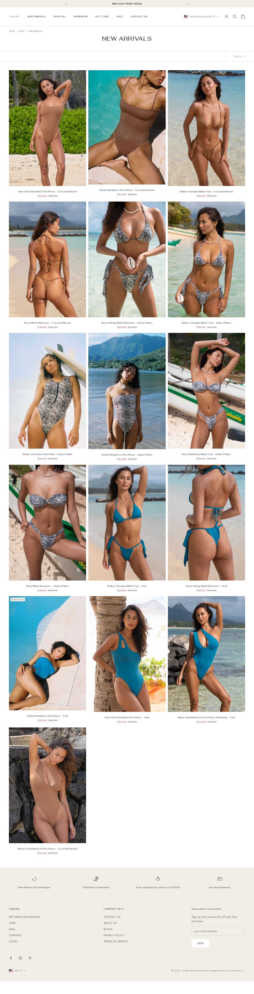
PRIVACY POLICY (114, 935)
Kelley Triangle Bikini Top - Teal (127, 586)
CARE (12, 923)
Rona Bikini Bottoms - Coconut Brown (47, 322)
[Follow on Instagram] (20, 958)
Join (200, 943)
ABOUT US (110, 923)
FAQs (12, 929)
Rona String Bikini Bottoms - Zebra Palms (126, 322)
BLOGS (108, 929)
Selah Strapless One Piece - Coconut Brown (127, 190)
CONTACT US (139, 16)
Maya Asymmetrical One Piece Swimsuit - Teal (206, 717)
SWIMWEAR (80, 16)
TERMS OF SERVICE (116, 941)
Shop (21, 31)
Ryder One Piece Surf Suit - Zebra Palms (48, 454)
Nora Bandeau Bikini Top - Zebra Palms (206, 454)
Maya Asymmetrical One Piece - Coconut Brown (47, 848)
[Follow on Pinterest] (30, 958)
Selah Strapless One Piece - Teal (47, 715)
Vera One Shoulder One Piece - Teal (127, 717)
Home (12, 31)
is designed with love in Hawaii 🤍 (226, 970)
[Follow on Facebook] (11, 958)
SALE (120, 16)
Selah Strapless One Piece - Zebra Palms (127, 454)
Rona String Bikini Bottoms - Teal (206, 586)
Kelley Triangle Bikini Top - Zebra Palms (206, 322)
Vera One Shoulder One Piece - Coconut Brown (47, 191)
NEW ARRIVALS (37, 16)
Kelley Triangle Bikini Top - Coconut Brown (206, 191)
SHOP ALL (59, 16)
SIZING (13, 941)
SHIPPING (15, 935)
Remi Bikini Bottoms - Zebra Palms (47, 586)
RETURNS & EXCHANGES (24, 916)
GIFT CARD (102, 16)
